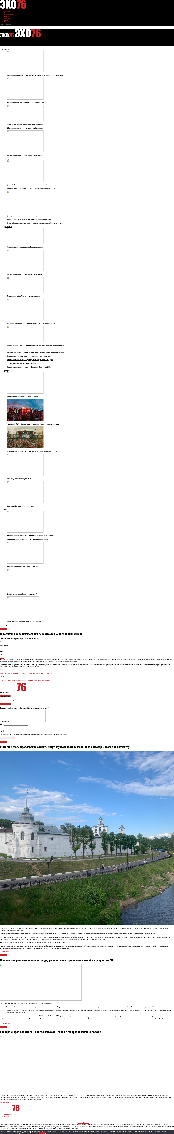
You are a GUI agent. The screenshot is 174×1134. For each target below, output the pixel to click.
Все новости (7, 1114)
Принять (42, 1133)
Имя (2, 724)
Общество (7, 11)
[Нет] (45, 1133)
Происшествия (9, 15)
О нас (5, 21)
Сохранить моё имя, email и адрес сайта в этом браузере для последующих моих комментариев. (35, 735)
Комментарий (5, 721)
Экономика (7, 16)
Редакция (6, 1116)
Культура (7, 18)
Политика (7, 13)
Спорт (6, 20)
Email (2, 728)
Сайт (1, 731)
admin (2, 658)
